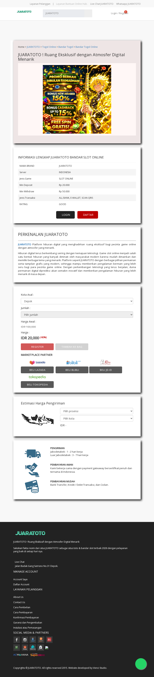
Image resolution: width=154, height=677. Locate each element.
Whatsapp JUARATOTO (128, 3)
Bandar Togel (65, 46)
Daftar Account (21, 584)
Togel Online (49, 46)
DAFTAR (88, 215)
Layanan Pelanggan (40, 3)
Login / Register (119, 13)
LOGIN (66, 215)
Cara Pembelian (21, 607)
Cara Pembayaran (22, 612)
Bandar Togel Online (86, 46)
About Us (18, 597)
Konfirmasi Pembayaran (26, 617)
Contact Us (19, 602)
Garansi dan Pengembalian (27, 622)
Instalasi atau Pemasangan (27, 627)
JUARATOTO (33, 46)
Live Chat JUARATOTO (101, 3)
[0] (130, 13)
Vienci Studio (99, 667)
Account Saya (20, 579)
